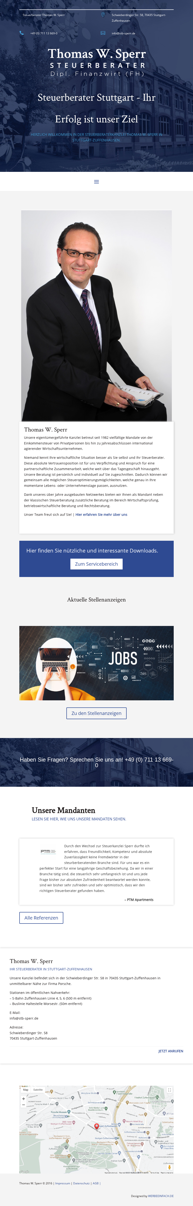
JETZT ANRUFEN (171, 1051)
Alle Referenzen (41, 918)
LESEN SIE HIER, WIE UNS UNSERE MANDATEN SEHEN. (79, 819)
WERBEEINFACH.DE (161, 1196)
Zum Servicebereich (96, 564)
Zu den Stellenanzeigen (96, 713)
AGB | (97, 1183)
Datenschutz (81, 1183)
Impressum (62, 1183)
